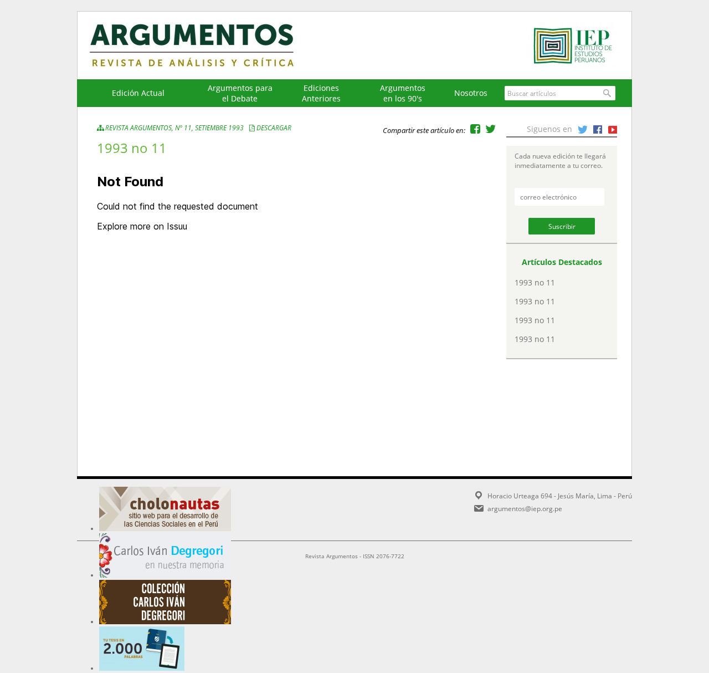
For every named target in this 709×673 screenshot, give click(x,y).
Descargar (273, 127)
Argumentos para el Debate (240, 93)
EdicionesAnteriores (321, 93)
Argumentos (202, 45)
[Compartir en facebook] (475, 128)
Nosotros (470, 93)
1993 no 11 (535, 282)
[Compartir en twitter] (490, 128)
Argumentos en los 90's (402, 93)
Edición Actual (138, 93)
